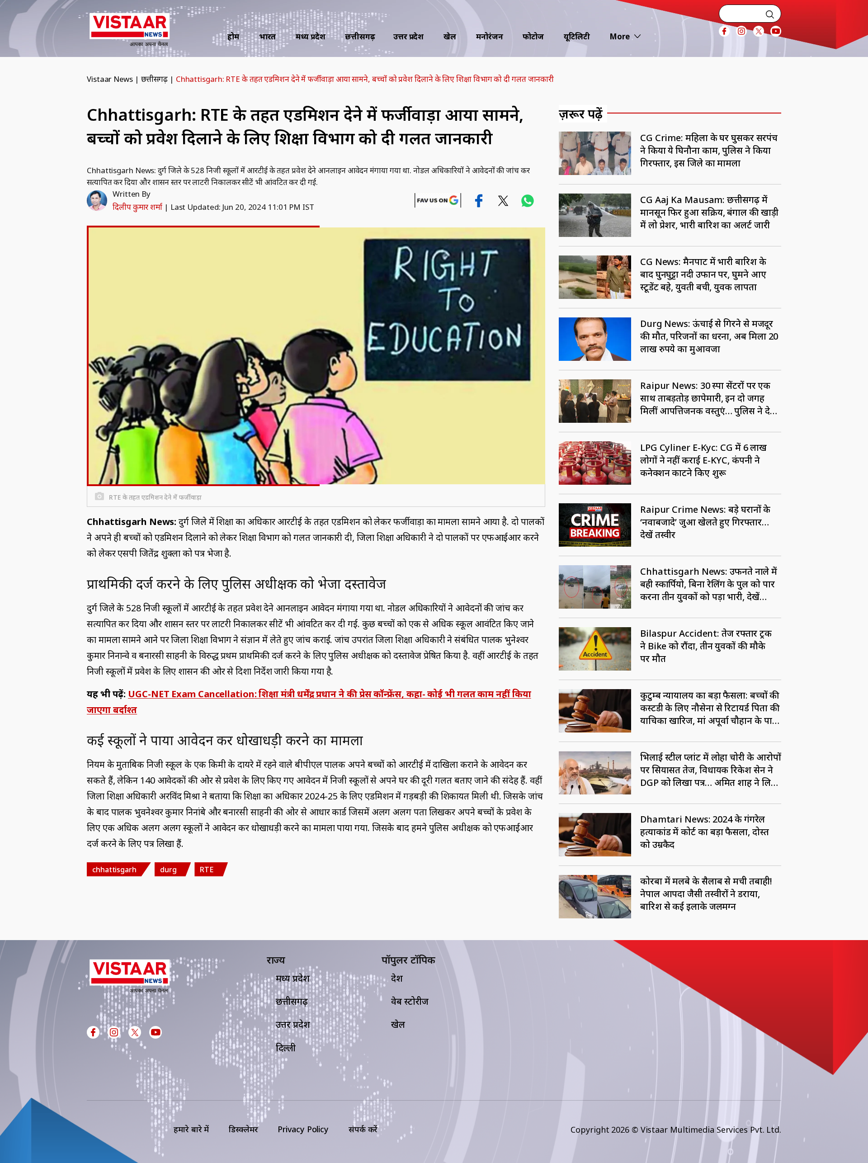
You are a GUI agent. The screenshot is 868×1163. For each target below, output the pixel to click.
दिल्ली (286, 1048)
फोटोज (533, 36)
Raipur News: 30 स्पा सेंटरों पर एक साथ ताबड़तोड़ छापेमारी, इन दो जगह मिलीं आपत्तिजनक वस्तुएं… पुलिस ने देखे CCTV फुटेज (709, 398)
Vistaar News (110, 79)
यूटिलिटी (577, 36)
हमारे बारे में (191, 1129)
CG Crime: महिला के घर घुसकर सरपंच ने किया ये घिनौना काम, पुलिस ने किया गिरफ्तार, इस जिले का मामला (709, 150)
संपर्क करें (363, 1129)
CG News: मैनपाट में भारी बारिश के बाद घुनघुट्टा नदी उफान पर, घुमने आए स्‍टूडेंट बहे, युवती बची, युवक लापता (703, 274)
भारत (267, 36)
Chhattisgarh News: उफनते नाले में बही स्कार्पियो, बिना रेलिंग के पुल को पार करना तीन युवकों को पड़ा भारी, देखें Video (708, 584)
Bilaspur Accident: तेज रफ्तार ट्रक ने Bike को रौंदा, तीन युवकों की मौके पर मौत (706, 646)
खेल (449, 36)
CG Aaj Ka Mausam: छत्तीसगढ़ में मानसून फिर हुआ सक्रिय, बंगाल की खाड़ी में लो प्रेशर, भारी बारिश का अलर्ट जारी (709, 212)
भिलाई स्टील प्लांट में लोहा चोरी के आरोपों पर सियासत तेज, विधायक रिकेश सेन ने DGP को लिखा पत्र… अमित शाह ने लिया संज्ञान (710, 770)
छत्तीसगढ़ (360, 36)
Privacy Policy (303, 1129)
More (619, 36)
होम (233, 36)
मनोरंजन (489, 36)
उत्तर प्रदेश (408, 36)
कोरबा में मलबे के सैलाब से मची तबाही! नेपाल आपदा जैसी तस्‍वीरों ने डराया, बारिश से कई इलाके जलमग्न (706, 893)
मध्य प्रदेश (310, 36)
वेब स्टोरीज (409, 1001)
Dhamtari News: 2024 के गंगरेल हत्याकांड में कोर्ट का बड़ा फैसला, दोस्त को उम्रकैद (704, 832)
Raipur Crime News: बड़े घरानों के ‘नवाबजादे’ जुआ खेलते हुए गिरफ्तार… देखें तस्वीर (705, 522)
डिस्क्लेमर (243, 1129)
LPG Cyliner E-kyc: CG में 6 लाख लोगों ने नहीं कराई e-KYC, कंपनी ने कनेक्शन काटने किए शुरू (703, 460)
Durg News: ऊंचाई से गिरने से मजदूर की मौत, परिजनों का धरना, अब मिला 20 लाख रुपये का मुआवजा (709, 336)
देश (397, 978)
